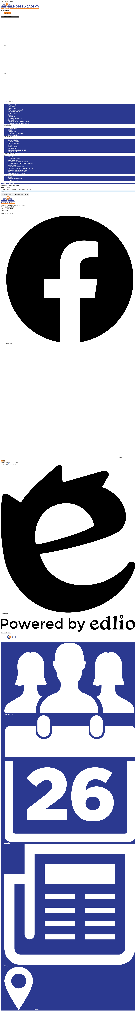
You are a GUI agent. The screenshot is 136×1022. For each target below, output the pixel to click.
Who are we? (12, 23)
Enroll (10, 95)
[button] (5, 155)
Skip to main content (7, 1)
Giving (3, 460)
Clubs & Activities (13, 60)
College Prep (12, 50)
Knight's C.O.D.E (13, 70)
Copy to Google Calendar (8, 189)
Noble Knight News (14, 76)
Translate (14, 464)
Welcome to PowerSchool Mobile (18, 80)
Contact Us (11, 35)
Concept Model (12, 46)
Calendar (3, 191)
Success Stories (12, 38)
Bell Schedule (12, 66)
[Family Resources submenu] (5, 73)
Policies (10, 75)
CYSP (10, 48)
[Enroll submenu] (12, 175)
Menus (10, 63)
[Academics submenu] (5, 45)
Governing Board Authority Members (19, 41)
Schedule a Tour (13, 98)
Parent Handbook (13, 78)
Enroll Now (7, 13)
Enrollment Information (15, 97)
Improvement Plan (13, 53)
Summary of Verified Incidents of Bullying (20, 86)
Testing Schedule (13, 65)
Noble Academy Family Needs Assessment (20, 81)
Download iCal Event (24, 189)
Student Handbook (13, 61)
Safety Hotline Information (16, 85)
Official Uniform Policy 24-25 (17, 68)
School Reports (12, 31)
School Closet (12, 83)
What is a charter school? (15, 28)
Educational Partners (14, 30)
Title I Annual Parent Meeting (16, 91)
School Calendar (13, 58)
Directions (36, 1009)
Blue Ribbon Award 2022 (15, 36)
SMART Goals (12, 26)
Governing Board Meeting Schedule (18, 40)
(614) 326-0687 (9, 207)
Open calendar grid (22, 194)
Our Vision (11, 25)
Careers (10, 33)
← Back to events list (8, 194)
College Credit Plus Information (17, 88)
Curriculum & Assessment (15, 51)
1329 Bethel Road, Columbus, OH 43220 (13, 205)
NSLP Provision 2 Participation (17, 90)
